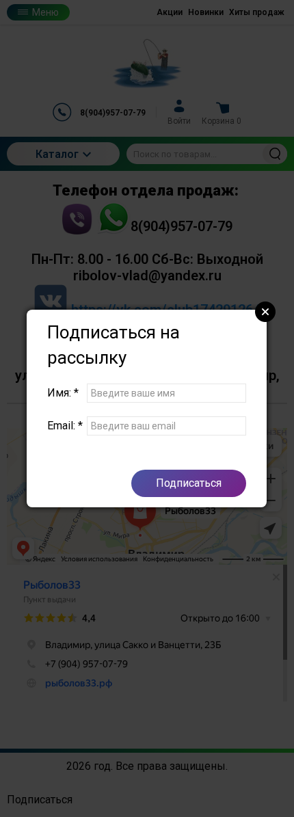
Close (265, 312)
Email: (65, 425)
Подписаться (189, 483)
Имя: (63, 392)
